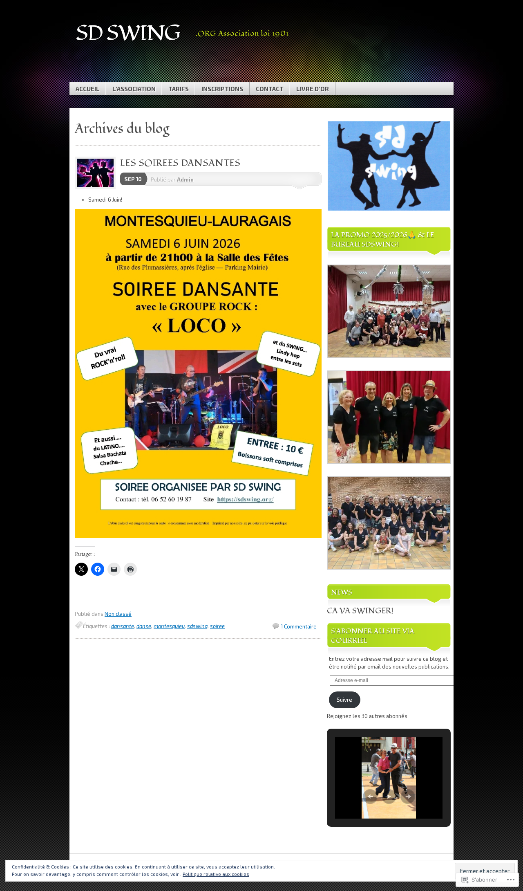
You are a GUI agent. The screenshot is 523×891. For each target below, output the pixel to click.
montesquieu (169, 626)
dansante (122, 626)
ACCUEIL (88, 88)
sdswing (197, 626)
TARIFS (178, 88)
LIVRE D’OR (312, 88)
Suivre (344, 699)
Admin (185, 179)
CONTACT (270, 88)
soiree (217, 626)
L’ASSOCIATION (134, 88)
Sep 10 (133, 179)
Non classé (118, 613)
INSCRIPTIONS (222, 88)
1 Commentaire (299, 626)
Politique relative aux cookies (216, 874)
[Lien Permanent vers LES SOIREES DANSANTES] (97, 187)
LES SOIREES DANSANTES (180, 163)
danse (143, 626)
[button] (389, 165)
